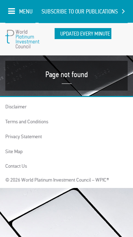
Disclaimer (16, 107)
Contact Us (16, 166)
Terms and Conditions (26, 122)
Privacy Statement (23, 137)
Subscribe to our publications (79, 11)
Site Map (14, 152)
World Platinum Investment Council (22, 39)
